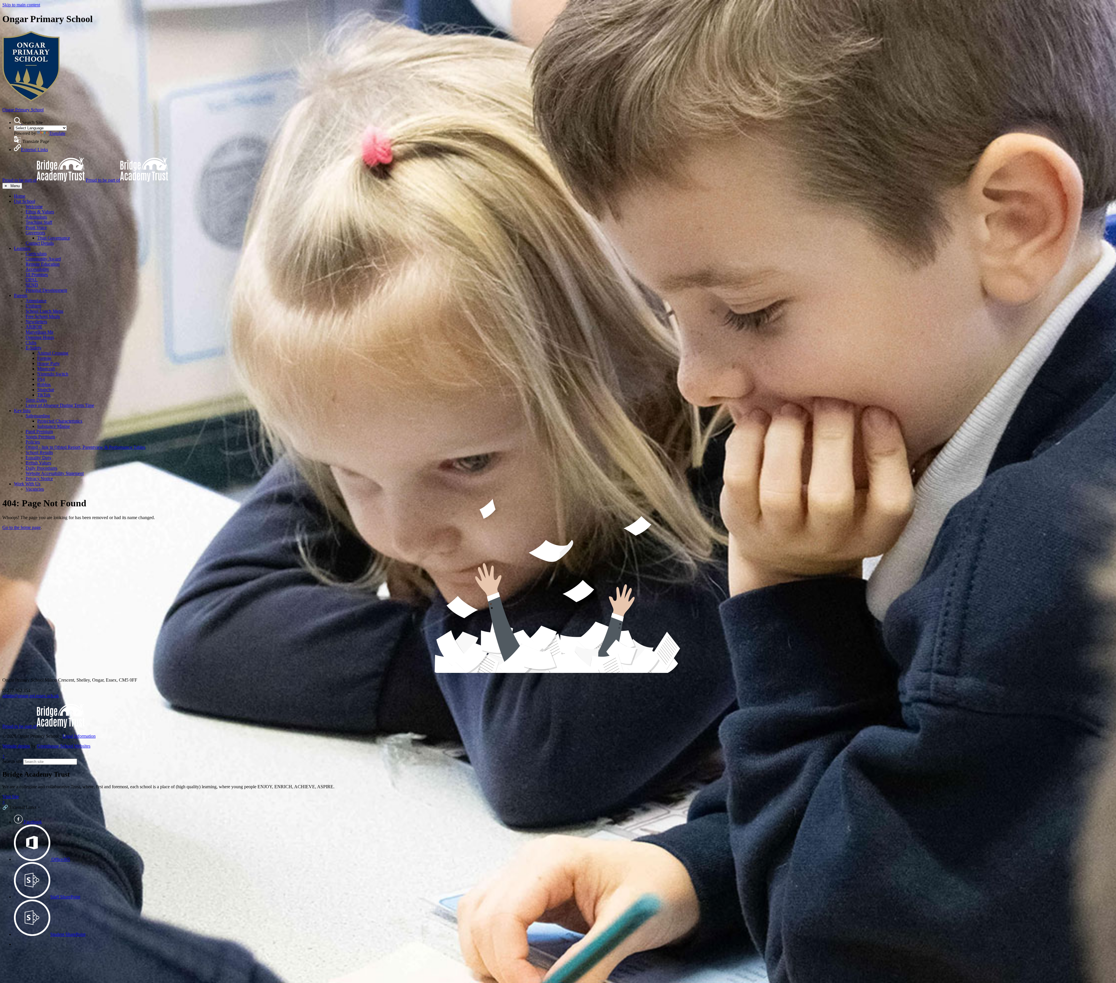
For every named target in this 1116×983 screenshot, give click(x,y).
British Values (38, 462)
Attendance (36, 300)
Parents (20, 295)
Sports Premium (40, 436)
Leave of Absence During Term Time (60, 405)
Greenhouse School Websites (63, 745)
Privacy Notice (39, 478)
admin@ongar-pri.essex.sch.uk (30, 695)
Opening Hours (40, 337)
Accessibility (37, 269)
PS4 (41, 379)
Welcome (34, 206)
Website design (16, 745)
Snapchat (45, 389)
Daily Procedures (41, 468)
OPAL (32, 279)
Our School (24, 201)
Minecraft (46, 368)
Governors (35, 232)
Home (19, 196)
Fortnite (44, 358)
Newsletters (36, 321)
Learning (22, 248)
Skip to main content (21, 4)
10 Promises (37, 274)
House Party (48, 363)
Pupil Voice (36, 227)
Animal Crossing (52, 353)
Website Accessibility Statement (55, 473)
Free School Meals (43, 316)
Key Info (22, 410)
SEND (32, 285)
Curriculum (36, 253)
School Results (39, 452)
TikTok (44, 394)
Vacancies (35, 489)
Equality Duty (38, 457)
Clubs (31, 342)
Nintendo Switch (52, 373)
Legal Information (79, 736)
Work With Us (27, 483)
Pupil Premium (39, 431)
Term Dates (36, 400)
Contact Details (40, 243)
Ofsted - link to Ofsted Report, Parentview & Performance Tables (85, 447)
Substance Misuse (53, 426)
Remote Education (43, 264)
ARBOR (34, 326)
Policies (33, 441)
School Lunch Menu (44, 311)
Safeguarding (38, 415)
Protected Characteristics (59, 421)
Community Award (43, 258)
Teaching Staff (39, 222)
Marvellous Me (39, 332)
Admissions (36, 217)
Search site (12, 761)
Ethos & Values (40, 211)
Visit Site (10, 796)
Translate (57, 133)
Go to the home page (21, 527)
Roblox (44, 384)
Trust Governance (53, 237)
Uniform (33, 305)
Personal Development (46, 290)
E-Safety (34, 347)
